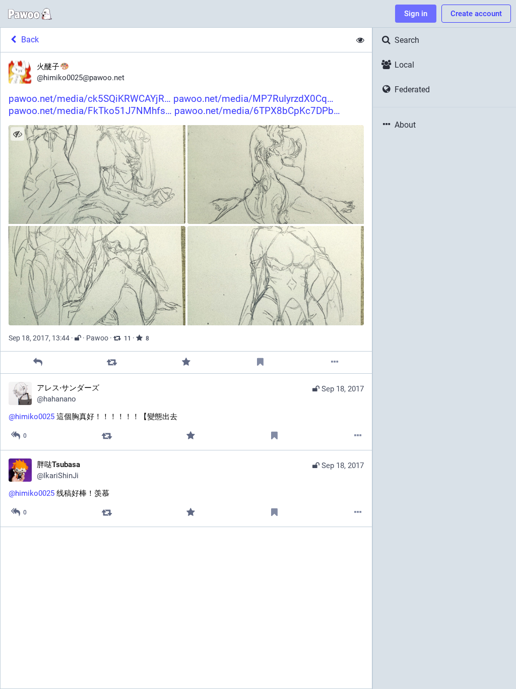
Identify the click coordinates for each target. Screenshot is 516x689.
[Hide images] (17, 134)
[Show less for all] (360, 40)
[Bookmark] (260, 362)
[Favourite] (186, 362)
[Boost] (112, 362)
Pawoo (97, 338)
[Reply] (37, 362)
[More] (335, 362)
